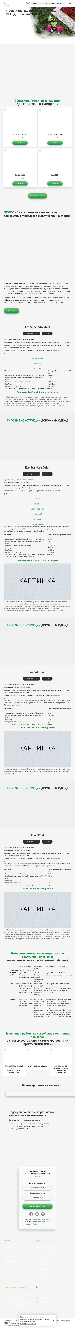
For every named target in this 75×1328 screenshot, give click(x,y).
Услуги (6, 1259)
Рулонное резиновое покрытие (46, 1275)
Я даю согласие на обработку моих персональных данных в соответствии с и (38, 1222)
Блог (5, 1264)
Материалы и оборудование (14, 1256)
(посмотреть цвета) (13, 705)
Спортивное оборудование (15, 1308)
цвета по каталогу (52, 975)
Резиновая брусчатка (42, 1264)
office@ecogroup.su (52, 1302)
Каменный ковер (41, 1281)
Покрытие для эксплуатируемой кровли (49, 1259)
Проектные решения (11, 1261)
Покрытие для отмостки (43, 1272)
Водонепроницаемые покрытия (46, 1278)
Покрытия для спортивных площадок (48, 1248)
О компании (8, 1245)
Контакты (7, 1267)
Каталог (8, 1292)
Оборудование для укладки (15, 1297)
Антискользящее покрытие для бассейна (49, 1256)
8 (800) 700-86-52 (46, 1298)
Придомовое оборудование (15, 1305)
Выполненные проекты (12, 1248)
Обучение (7, 1253)
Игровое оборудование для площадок (18, 1303)
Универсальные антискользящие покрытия (50, 1253)
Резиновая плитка (41, 1261)
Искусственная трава (42, 1270)
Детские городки (11, 1300)
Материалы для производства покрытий (19, 1294)
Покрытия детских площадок (45, 1245)
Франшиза (7, 1250)
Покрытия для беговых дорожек (46, 1250)
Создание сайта (9, 1325)
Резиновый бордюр (41, 1267)
